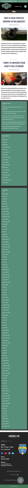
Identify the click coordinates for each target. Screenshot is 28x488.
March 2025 (5, 236)
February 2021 (5, 360)
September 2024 (6, 252)
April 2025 (4, 234)
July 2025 (4, 226)
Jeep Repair (5, 154)
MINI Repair (5, 167)
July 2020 (4, 378)
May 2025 (4, 231)
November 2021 (6, 337)
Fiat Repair (4, 149)
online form (9, 441)
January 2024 (5, 272)
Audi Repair (5, 139)
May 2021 (4, 353)
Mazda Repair (5, 162)
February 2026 (5, 209)
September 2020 (6, 373)
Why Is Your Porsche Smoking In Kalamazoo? (14, 19)
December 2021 (6, 335)
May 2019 (4, 413)
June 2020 (4, 380)
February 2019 (5, 421)
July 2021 (4, 347)
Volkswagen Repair (6, 180)
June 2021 (4, 350)
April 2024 (4, 264)
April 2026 (4, 204)
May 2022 (4, 322)
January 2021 (5, 363)
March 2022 (5, 327)
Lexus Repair (5, 159)
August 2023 (5, 284)
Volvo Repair (5, 182)
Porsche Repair (14, 14)
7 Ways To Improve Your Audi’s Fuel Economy (14, 64)
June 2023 (4, 289)
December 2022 (6, 305)
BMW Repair (5, 144)
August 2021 (5, 345)
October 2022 (5, 310)
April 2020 (4, 385)
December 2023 (6, 274)
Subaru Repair (5, 177)
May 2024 (4, 262)
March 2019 (5, 418)
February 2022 (5, 330)
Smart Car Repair (6, 175)
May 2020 (4, 383)
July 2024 (4, 257)
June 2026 (4, 198)
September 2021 (6, 342)
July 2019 (4, 408)
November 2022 (6, 307)
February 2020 (5, 390)
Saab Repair (5, 172)
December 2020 (6, 365)
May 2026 (4, 201)
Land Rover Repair (6, 157)
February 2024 (5, 269)
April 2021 (4, 355)
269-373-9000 (23, 1)
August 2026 (5, 193)
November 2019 (6, 398)
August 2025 (5, 224)
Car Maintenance (6, 147)
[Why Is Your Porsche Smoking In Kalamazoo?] (14, 34)
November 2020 (6, 368)
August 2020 (5, 375)
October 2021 (5, 340)
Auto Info (14, 59)
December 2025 (6, 214)
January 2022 (5, 332)
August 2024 (5, 254)
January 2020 (5, 393)
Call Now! (14, 486)
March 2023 (5, 297)
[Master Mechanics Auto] (6, 6)
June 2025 (4, 229)
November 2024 (6, 246)
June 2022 (4, 320)
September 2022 (6, 312)
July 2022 (4, 317)
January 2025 (5, 241)
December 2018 (6, 426)
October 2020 (5, 370)
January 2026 (5, 211)
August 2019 (5, 406)
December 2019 (6, 396)
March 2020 (5, 388)
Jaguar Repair (5, 152)
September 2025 (6, 221)
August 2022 (5, 315)
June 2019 (4, 411)
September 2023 (6, 282)
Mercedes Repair (6, 164)
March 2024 (5, 267)
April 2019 (4, 416)
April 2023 (4, 294)
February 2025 (5, 239)
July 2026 (4, 196)
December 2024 (6, 244)
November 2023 (6, 277)
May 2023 (4, 292)
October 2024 (5, 249)
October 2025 (5, 219)
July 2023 (4, 287)
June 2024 (4, 259)
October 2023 (5, 279)
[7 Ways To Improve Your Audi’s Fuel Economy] (14, 78)
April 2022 (4, 325)
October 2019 (5, 401)
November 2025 (6, 216)
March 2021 (5, 358)
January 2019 (5, 423)
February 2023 (5, 300)
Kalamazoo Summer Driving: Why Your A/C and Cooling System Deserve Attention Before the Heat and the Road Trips (13, 117)
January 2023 (5, 302)
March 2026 (5, 206)
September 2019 (6, 403)
